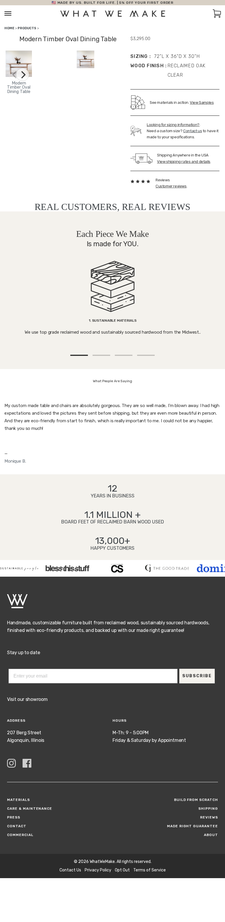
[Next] (22, 74)
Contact (16, 826)
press (13, 817)
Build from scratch (196, 800)
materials (18, 800)
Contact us (192, 131)
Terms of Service (149, 870)
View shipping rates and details (183, 161)
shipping (208, 808)
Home (9, 28)
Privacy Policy (98, 870)
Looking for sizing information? (173, 125)
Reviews (209, 817)
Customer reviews (171, 186)
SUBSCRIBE (197, 675)
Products (27, 28)
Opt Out (122, 870)
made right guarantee (192, 826)
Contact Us (70, 870)
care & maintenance (29, 808)
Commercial (20, 835)
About (211, 835)
